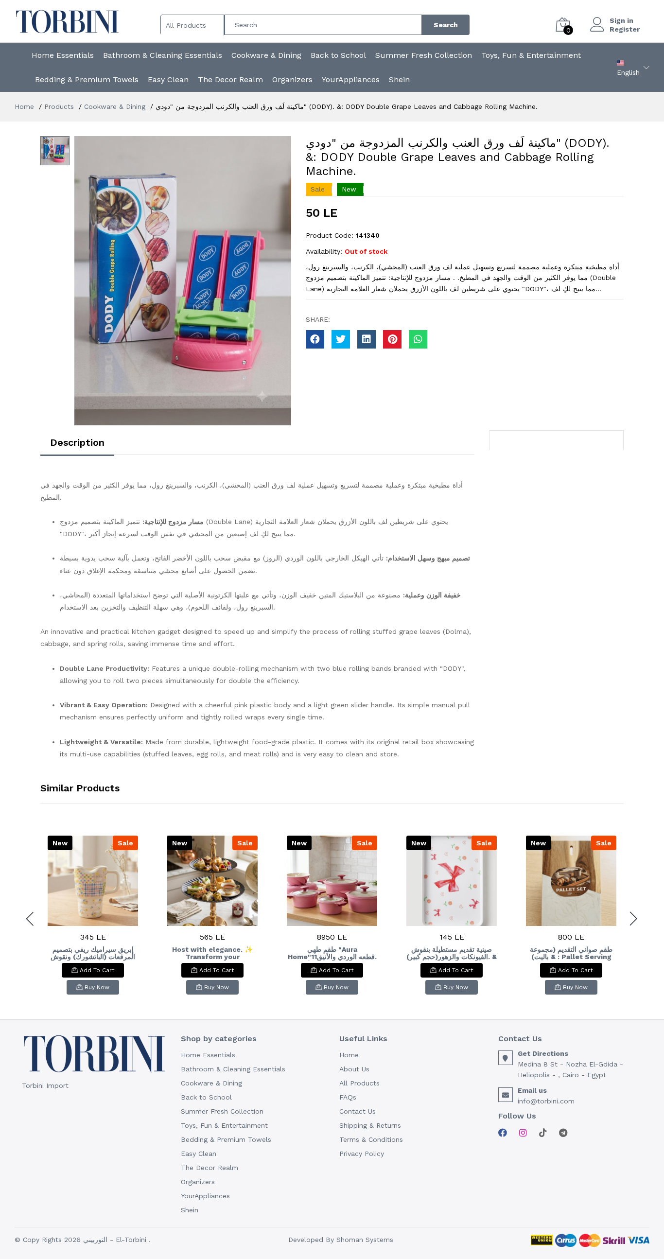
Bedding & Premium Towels (87, 79)
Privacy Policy (361, 1153)
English (628, 72)
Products (59, 106)
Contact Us (357, 1111)
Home (24, 106)
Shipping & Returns (370, 1125)
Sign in (621, 20)
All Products (359, 1083)
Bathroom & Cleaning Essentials (162, 55)
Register (625, 29)
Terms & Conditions (371, 1139)
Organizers (292, 79)
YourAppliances (351, 79)
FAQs (347, 1097)
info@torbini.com (546, 1101)
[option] (182, 280)
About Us (354, 1069)
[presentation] (30, 918)
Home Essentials (63, 55)
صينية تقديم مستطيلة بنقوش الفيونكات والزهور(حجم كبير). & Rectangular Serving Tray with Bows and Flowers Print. (451, 953)
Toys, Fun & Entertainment (531, 55)
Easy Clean (168, 79)
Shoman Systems (364, 1239)
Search (446, 25)
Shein (399, 79)
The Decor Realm (230, 79)
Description (77, 442)
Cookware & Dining (266, 55)
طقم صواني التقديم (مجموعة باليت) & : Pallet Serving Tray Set (571, 953)
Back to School (338, 55)
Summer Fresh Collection (423, 55)
